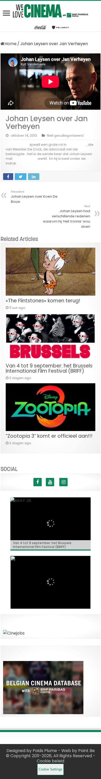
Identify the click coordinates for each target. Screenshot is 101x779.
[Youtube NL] (50, 482)
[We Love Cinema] (50, 10)
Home (10, 44)
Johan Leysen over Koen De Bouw (34, 197)
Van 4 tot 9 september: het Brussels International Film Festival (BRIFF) (49, 368)
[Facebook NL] (37, 482)
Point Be (86, 751)
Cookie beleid (50, 761)
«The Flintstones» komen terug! (43, 300)
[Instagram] (63, 482)
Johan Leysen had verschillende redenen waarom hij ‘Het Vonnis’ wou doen (66, 216)
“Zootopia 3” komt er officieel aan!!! (49, 436)
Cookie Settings (50, 769)
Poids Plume (45, 751)
